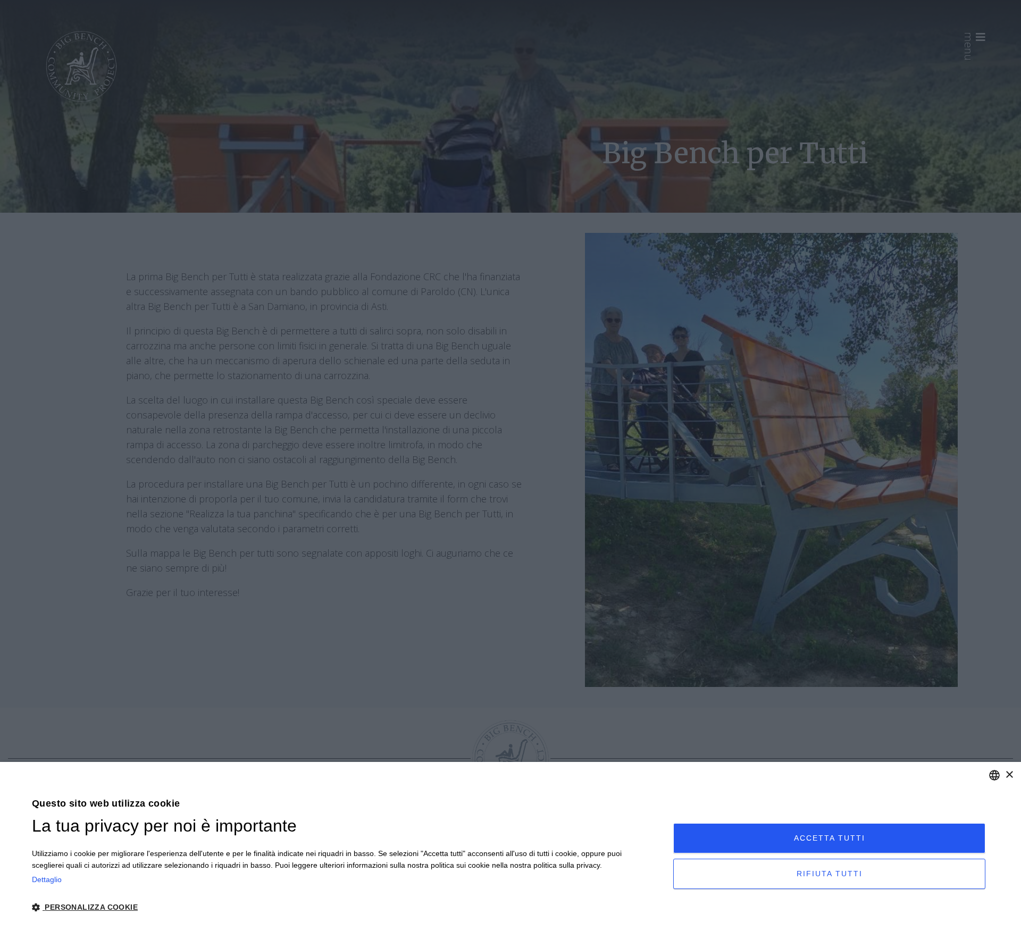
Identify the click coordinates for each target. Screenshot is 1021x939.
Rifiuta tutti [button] (830, 873)
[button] (343, 907)
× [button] (1009, 775)
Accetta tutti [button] (829, 838)
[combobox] (994, 775)
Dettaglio (47, 879)
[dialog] (510, 850)
